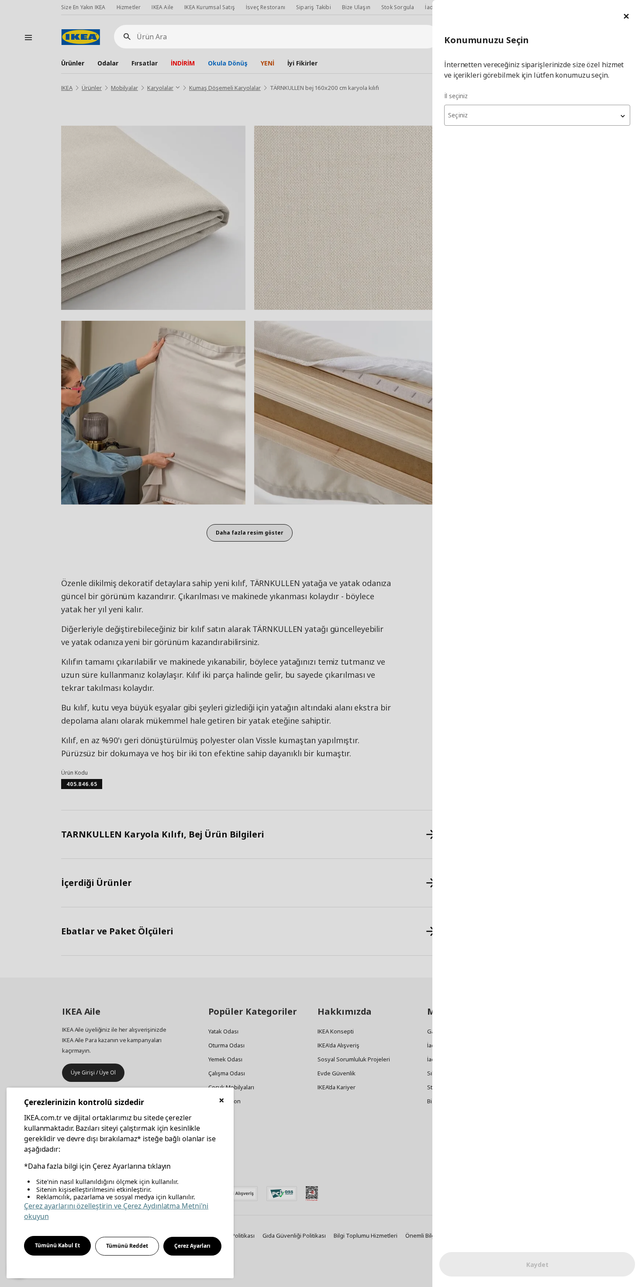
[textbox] (537, 115)
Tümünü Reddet (127, 1245)
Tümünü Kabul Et (57, 1245)
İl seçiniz (456, 96)
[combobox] (537, 115)
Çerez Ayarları (192, 1245)
